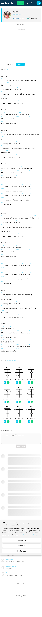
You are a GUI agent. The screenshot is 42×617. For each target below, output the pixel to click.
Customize (21, 551)
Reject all (21, 545)
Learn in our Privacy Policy (28, 535)
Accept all (22, 540)
